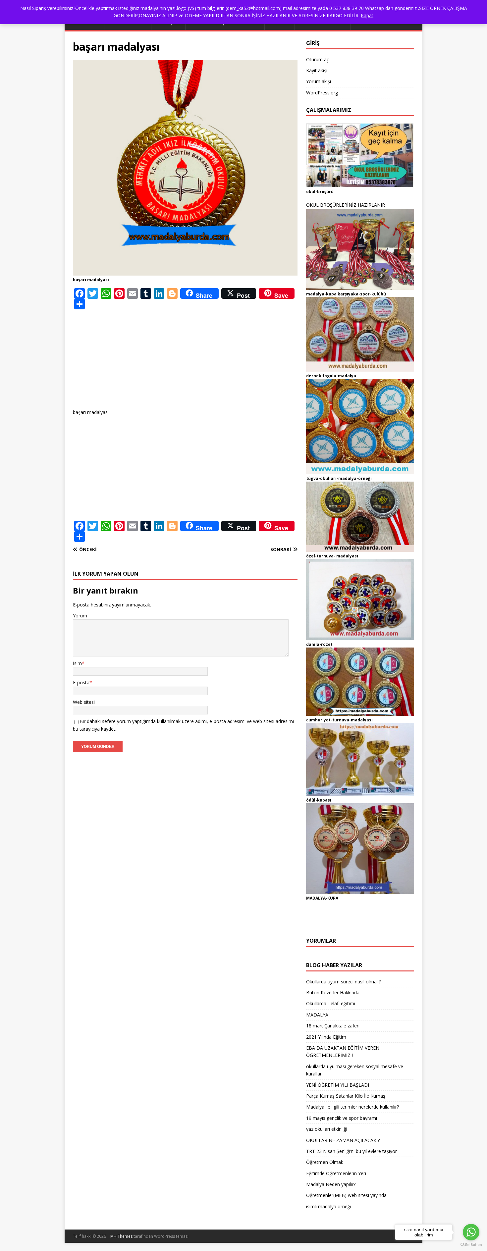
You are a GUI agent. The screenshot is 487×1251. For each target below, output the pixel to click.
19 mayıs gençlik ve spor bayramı (341, 1118)
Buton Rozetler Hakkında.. (333, 992)
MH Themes (121, 1236)
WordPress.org (322, 92)
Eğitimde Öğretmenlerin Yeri (336, 1173)
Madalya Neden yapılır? (330, 1184)
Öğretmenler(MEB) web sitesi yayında (346, 1195)
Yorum (80, 615)
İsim (77, 663)
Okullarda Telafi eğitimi (330, 1003)
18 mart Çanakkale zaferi (332, 1025)
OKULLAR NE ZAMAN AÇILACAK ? (343, 1140)
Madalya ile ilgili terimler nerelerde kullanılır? (352, 1107)
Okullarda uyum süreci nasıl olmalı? (343, 981)
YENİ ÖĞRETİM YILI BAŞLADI (337, 1085)
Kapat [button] (367, 15)
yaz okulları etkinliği (326, 1129)
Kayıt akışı (316, 70)
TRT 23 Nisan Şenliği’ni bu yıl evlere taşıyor (351, 1151)
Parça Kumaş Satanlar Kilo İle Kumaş (345, 1096)
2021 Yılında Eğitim (326, 1037)
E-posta (81, 682)
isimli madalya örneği (328, 1206)
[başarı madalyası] (185, 272)
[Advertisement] (185, 362)
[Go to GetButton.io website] (471, 1244)
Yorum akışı (318, 81)
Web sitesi (84, 702)
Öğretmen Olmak (324, 1162)
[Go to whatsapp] (471, 1232)
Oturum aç (317, 59)
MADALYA (317, 1015)
